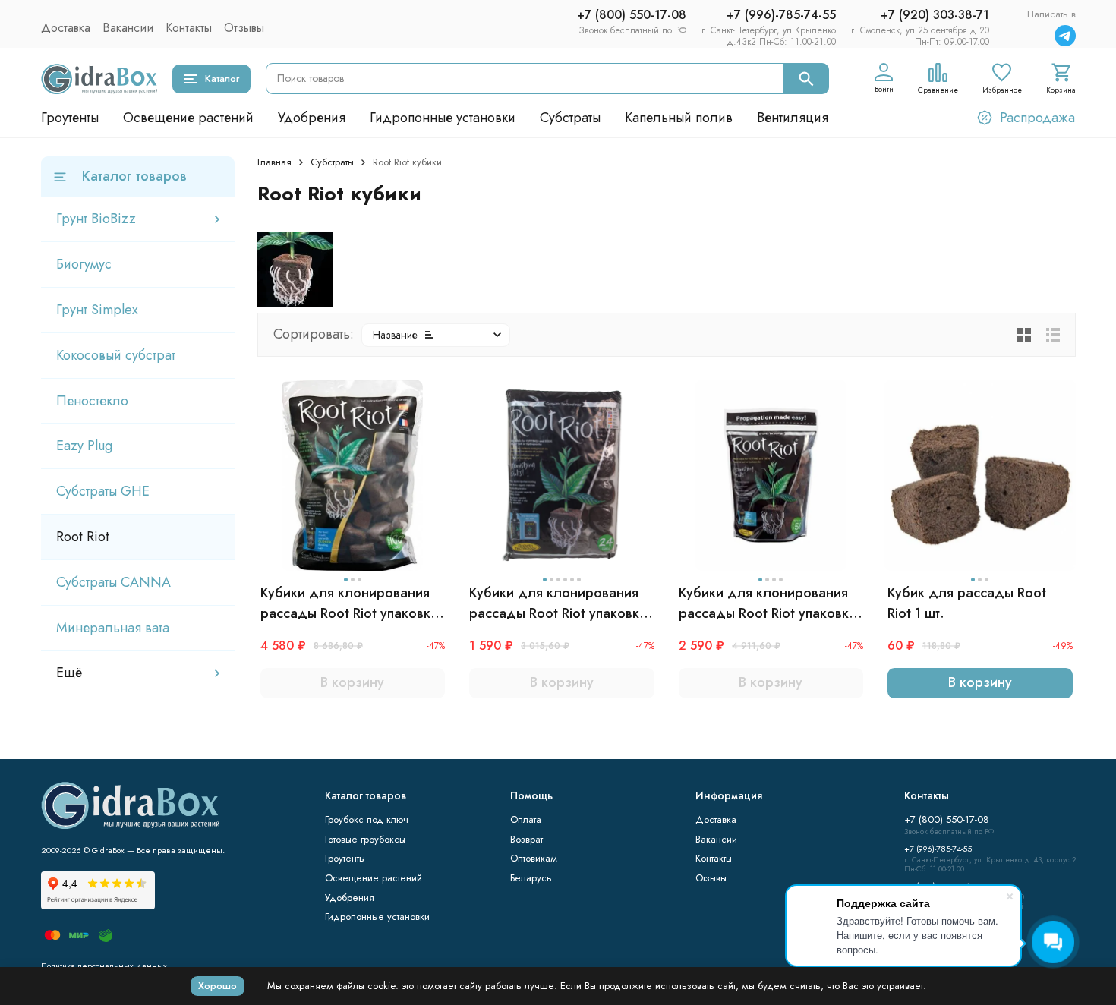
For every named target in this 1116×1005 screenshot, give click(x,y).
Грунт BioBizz (96, 218)
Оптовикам (533, 858)
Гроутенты (70, 117)
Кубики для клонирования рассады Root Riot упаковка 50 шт (767, 603)
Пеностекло (92, 401)
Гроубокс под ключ (366, 819)
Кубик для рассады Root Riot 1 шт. (966, 603)
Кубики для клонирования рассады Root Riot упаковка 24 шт (558, 603)
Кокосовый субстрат (115, 355)
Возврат (526, 839)
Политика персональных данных (104, 965)
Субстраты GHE (103, 491)
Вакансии (127, 27)
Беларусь (531, 878)
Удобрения (311, 117)
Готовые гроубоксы (365, 839)
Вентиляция (792, 117)
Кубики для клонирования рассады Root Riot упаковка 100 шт (349, 603)
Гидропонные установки (442, 117)
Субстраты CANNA (113, 582)
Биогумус (84, 264)
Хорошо (217, 985)
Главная (274, 162)
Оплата (525, 819)
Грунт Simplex (97, 310)
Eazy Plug (84, 445)
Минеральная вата (112, 628)
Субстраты (570, 117)
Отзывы (244, 27)
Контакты (189, 27)
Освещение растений (188, 117)
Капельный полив (679, 117)
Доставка (65, 27)
